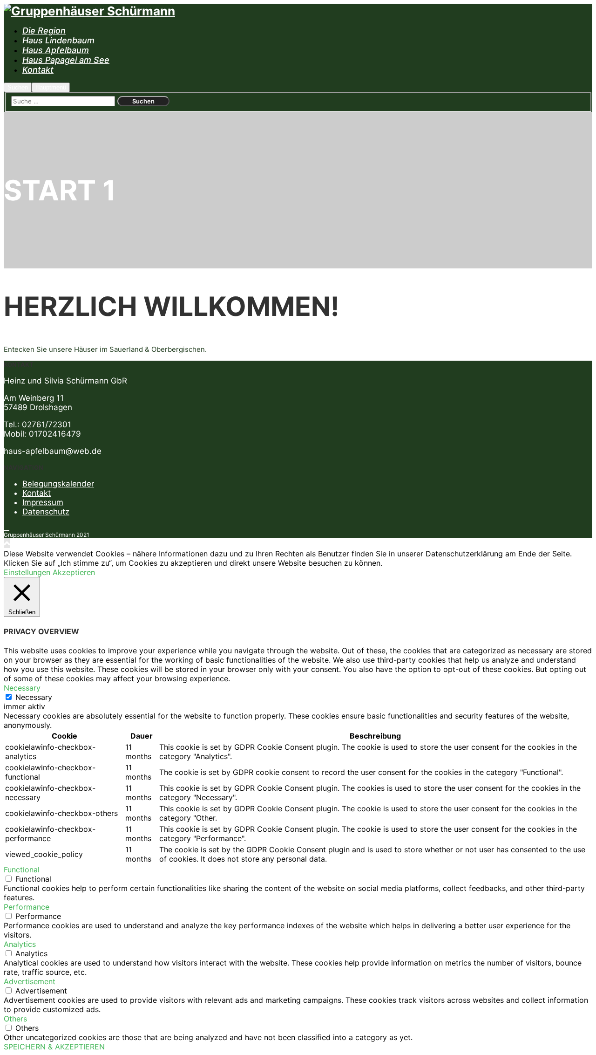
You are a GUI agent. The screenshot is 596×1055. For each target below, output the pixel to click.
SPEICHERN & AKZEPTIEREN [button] (54, 1046)
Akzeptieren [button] (74, 572)
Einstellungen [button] (27, 572)
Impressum (42, 502)
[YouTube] (6, 528)
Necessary (33, 697)
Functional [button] (22, 869)
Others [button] (15, 1018)
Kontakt (36, 493)
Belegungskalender (58, 483)
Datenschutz (45, 511)
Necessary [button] (22, 687)
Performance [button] (26, 906)
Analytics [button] (20, 944)
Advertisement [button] (29, 981)
